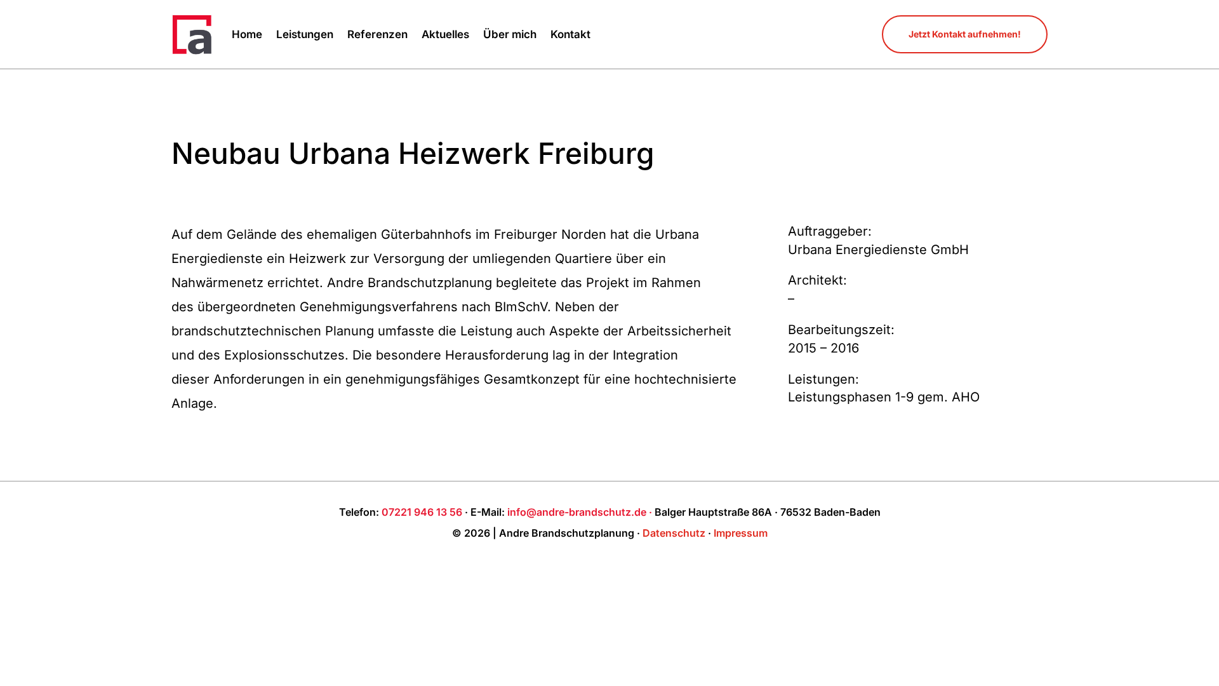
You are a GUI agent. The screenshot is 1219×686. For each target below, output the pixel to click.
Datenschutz (674, 533)
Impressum (741, 533)
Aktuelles (445, 34)
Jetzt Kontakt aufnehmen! (965, 34)
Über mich (509, 34)
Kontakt (570, 34)
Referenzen (377, 34)
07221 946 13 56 (422, 512)
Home (247, 34)
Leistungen (304, 34)
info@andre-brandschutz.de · (581, 512)
